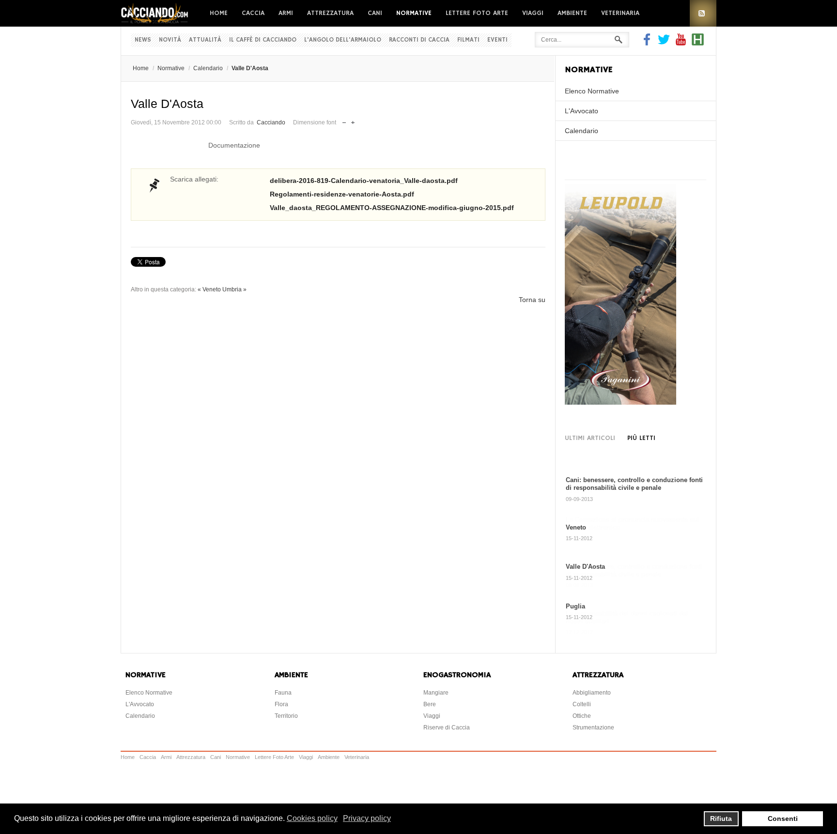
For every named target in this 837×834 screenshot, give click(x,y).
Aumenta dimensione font (352, 120)
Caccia (253, 13)
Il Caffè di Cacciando (262, 40)
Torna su (532, 299)
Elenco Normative (592, 91)
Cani (375, 13)
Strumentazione (593, 726)
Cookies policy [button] (312, 818)
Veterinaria (620, 13)
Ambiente (572, 13)
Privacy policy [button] (367, 818)
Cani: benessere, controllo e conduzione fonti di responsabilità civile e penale (634, 483)
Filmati (468, 40)
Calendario (208, 68)
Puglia (575, 606)
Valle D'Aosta (585, 566)
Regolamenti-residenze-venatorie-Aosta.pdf (342, 194)
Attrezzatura (330, 13)
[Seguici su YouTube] (680, 43)
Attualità (205, 40)
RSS (703, 13)
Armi (286, 13)
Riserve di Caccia (446, 726)
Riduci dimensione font (344, 120)
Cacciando (271, 122)
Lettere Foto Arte (477, 13)
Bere (429, 702)
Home (219, 13)
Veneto (576, 527)
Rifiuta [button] (721, 818)
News (143, 40)
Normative (414, 13)
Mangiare (436, 691)
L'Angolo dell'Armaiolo (342, 40)
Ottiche (582, 714)
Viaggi (532, 13)
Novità (170, 40)
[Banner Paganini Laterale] (620, 402)
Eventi (497, 40)
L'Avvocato (581, 111)
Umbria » (234, 289)
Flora (281, 702)
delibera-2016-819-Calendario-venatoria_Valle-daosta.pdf (364, 180)
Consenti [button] (783, 818)
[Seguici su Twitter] (663, 43)
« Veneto (209, 289)
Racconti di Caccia (419, 40)
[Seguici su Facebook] (648, 43)
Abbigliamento (592, 691)
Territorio (286, 714)
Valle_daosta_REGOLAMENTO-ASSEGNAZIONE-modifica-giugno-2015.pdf (392, 208)
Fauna (283, 691)
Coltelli (582, 702)
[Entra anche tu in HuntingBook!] (697, 43)
